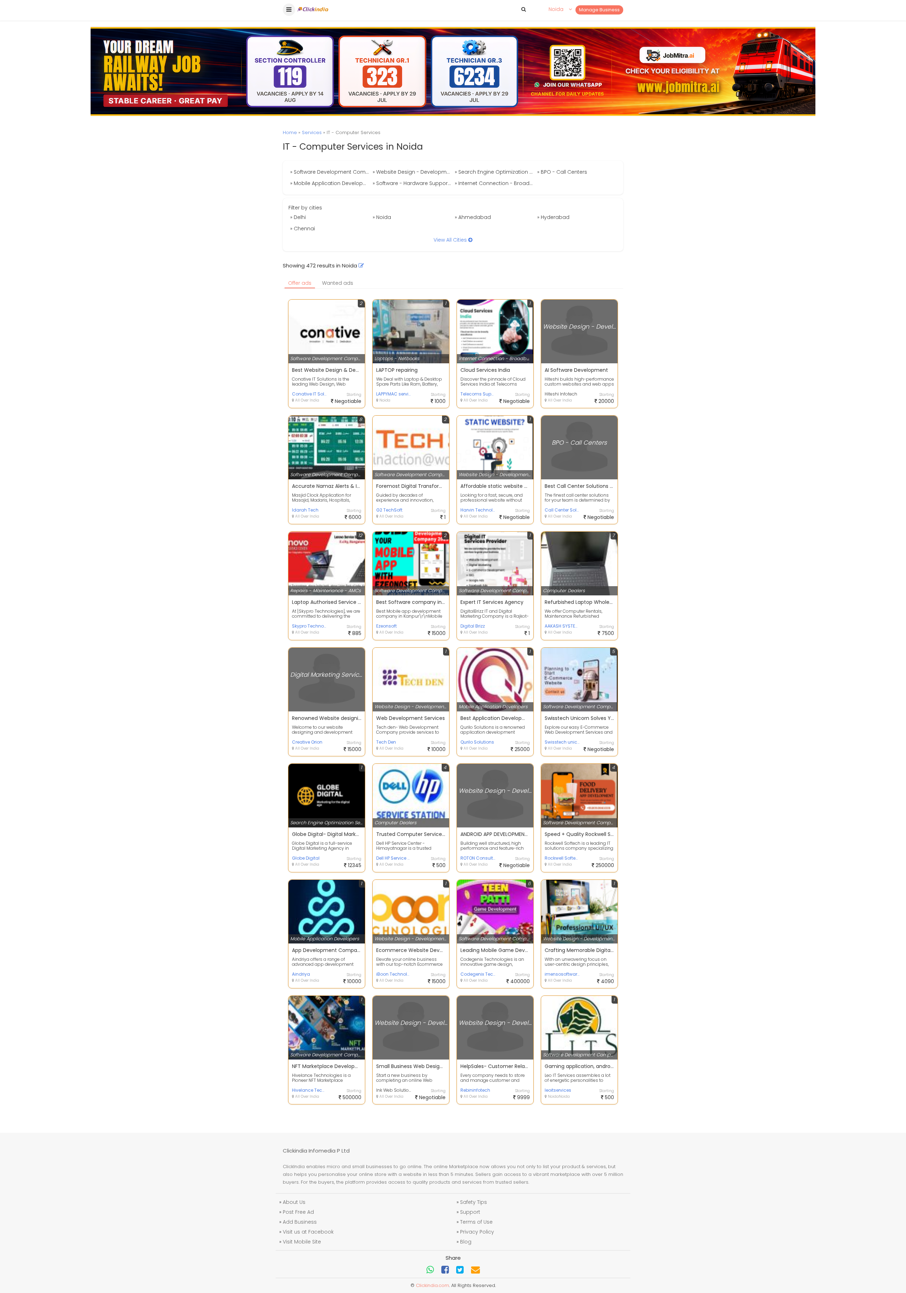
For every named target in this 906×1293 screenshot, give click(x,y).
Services (312, 132)
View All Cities (451, 239)
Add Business (300, 1221)
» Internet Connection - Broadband (495, 183)
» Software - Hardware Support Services (413, 183)
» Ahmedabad (473, 217)
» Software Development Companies (330, 171)
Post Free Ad (298, 1212)
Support (470, 1212)
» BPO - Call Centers (562, 171)
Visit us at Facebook (308, 1231)
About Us (294, 1202)
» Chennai (302, 228)
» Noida (382, 217)
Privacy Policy (477, 1231)
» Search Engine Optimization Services (495, 171)
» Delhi (298, 217)
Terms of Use (476, 1221)
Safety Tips (473, 1202)
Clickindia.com (432, 1285)
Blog (465, 1241)
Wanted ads (337, 283)
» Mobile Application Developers (330, 183)
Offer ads (299, 283)
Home (290, 132)
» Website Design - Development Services (413, 171)
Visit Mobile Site (302, 1241)
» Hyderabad (553, 217)
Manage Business (599, 9)
